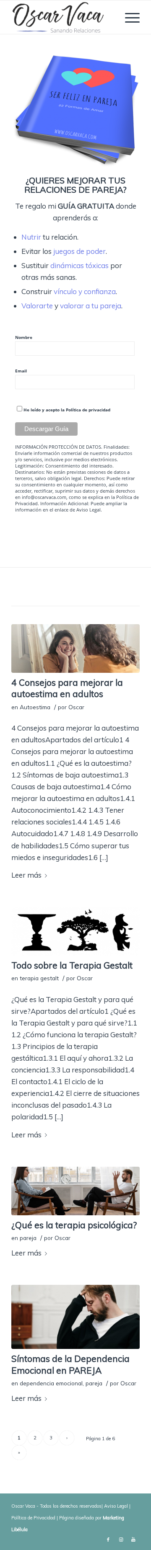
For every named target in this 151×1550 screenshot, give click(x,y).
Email (21, 371)
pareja (28, 1237)
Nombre (23, 337)
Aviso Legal (88, 509)
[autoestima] (75, 648)
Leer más (26, 875)
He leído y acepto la (66, 410)
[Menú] (128, 17)
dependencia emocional (51, 1383)
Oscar (76, 706)
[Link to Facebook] (108, 1539)
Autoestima (35, 706)
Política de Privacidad (33, 1518)
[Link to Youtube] (133, 1539)
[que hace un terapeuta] (75, 1191)
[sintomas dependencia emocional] (75, 1317)
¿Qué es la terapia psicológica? (74, 1224)
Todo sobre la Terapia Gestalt (72, 965)
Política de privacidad (88, 410)
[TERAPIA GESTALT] (75, 931)
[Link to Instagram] (121, 1539)
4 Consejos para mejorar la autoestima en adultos (67, 688)
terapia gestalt (39, 978)
